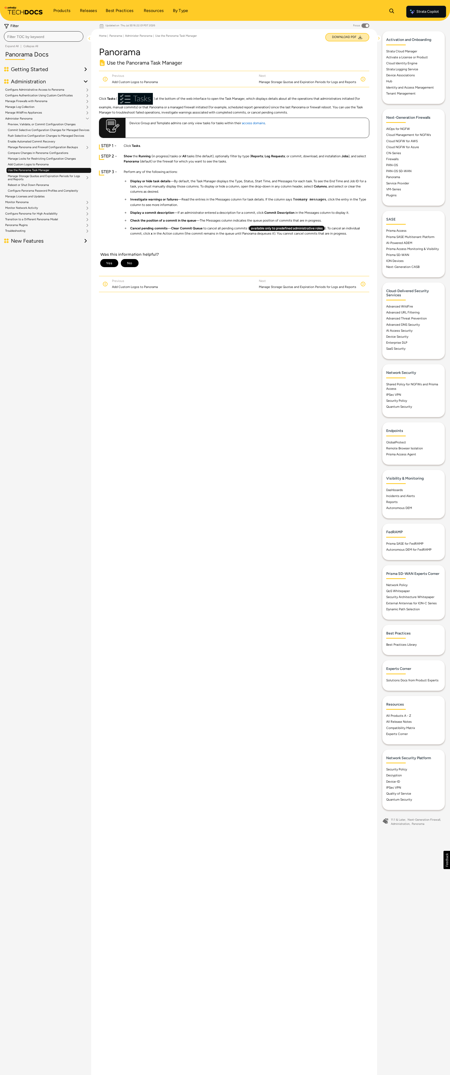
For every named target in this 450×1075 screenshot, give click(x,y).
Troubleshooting (15, 230)
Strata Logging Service (402, 69)
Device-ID (393, 781)
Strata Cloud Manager (401, 51)
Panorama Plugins (16, 225)
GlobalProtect (396, 442)
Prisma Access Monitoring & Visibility (412, 248)
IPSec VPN (393, 395)
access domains (253, 123)
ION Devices (395, 261)
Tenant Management (401, 93)
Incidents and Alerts (400, 496)
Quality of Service (398, 793)
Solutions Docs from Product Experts (412, 680)
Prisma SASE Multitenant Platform (410, 236)
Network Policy (397, 585)
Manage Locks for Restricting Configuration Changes (42, 158)
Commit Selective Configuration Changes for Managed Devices (48, 130)
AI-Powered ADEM (399, 242)
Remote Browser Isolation (404, 448)
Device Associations (400, 75)
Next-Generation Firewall (424, 819)
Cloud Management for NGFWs (408, 135)
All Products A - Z (398, 716)
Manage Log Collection (19, 107)
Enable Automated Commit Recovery (31, 141)
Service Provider (397, 183)
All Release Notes (399, 722)
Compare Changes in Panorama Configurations (38, 153)
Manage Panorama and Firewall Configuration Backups (43, 147)
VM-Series (393, 189)
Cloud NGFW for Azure (402, 147)
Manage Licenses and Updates (25, 196)
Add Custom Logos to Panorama (28, 164)
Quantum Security (399, 406)
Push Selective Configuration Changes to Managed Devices (46, 135)
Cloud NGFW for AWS (402, 141)
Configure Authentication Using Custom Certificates (39, 95)
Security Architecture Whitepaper (410, 597)
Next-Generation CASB (403, 267)
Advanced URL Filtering (403, 312)
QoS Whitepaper (398, 591)
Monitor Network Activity (21, 208)
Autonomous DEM (399, 508)
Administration (400, 823)
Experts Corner (397, 733)
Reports (392, 502)
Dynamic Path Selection (403, 609)
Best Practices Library (401, 644)
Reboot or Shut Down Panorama (28, 185)
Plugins (391, 195)
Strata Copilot (427, 11)
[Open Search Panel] (392, 12)
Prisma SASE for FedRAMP (404, 543)
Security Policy (396, 401)
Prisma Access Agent (401, 454)
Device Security (397, 336)
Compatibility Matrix (400, 728)
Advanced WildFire (399, 306)
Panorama (115, 35)
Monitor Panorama (17, 202)
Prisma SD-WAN (397, 255)
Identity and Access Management (410, 87)
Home (103, 35)
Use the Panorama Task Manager (28, 170)
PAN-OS (392, 165)
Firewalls (392, 159)
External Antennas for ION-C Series (411, 603)
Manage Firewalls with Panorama (26, 101)
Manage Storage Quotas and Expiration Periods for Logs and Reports (44, 178)
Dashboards (394, 490)
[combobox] (43, 36)
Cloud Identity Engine (401, 63)
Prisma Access (396, 230)
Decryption (394, 775)
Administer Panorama (19, 118)
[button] (446, 860)
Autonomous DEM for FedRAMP (409, 549)
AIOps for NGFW (398, 129)
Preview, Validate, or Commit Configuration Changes (42, 124)
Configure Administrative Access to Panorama (34, 89)
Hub (389, 81)
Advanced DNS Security (403, 324)
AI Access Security (399, 330)
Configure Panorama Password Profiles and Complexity (43, 190)
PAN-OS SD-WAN (398, 171)
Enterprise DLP (396, 342)
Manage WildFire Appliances (23, 112)
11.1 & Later (398, 819)
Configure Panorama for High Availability (31, 213)
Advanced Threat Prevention (406, 318)
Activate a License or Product (407, 57)
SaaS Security (395, 348)
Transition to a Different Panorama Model (31, 219)
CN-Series (393, 153)
